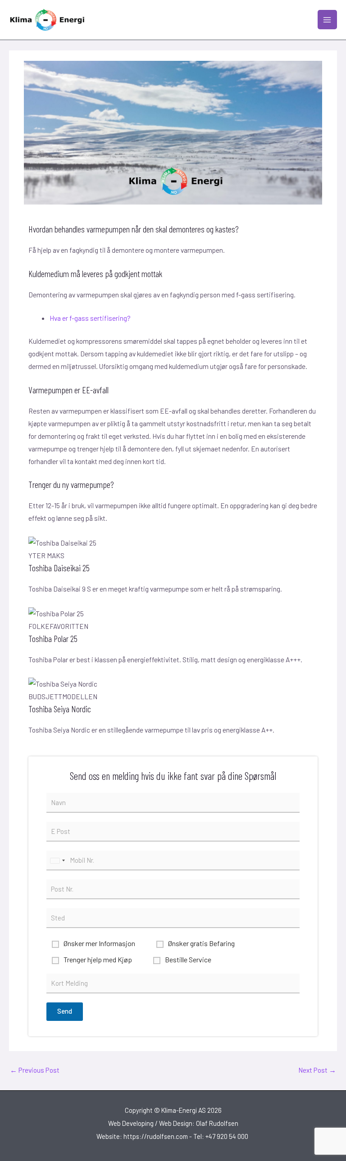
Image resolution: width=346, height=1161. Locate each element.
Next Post (317, 1069)
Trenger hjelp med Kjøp (98, 959)
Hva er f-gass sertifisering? (90, 318)
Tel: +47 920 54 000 (221, 1136)
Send (64, 1011)
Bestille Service (188, 959)
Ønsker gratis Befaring (201, 943)
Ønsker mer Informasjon (99, 943)
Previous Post (34, 1069)
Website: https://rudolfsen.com (142, 1136)
